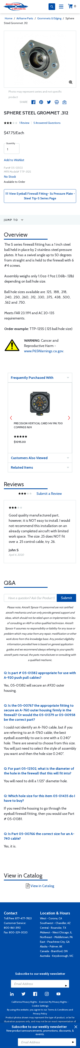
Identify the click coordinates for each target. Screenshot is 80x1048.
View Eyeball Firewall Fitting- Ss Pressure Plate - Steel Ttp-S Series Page (41, 196)
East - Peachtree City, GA (55, 942)
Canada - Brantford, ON (54, 951)
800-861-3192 (12, 927)
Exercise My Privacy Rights (53, 1001)
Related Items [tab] (22, 467)
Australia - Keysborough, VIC (56, 956)
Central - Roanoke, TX (53, 927)
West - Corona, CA (51, 918)
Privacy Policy (40, 1013)
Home (8, 18)
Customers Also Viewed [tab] (29, 458)
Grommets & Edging (49, 18)
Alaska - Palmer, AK (51, 946)
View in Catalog (42, 886)
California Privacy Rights (24, 1001)
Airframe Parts (25, 18)
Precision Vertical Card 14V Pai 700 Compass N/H (38, 425)
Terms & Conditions (58, 1009)
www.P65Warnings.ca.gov (43, 351)
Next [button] (69, 418)
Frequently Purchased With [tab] (32, 377)
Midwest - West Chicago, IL (56, 932)
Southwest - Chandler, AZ (55, 923)
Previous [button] (11, 418)
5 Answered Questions (47, 122)
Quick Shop (40, 443)
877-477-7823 (23, 918)
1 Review (24, 122)
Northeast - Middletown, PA (56, 937)
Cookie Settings (40, 1005)
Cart (75, 6)
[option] (40, 59)
